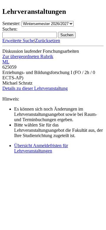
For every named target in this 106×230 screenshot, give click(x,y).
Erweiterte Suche (18, 40)
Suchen (66, 35)
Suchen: (9, 29)
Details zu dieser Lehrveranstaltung (35, 88)
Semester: (11, 23)
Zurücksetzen (47, 40)
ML (5, 61)
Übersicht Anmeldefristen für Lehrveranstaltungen (41, 148)
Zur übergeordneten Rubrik (27, 56)
